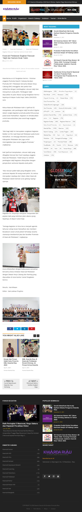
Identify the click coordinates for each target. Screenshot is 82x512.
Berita (9, 18)
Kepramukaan (67, 125)
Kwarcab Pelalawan (16, 49)
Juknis (45, 118)
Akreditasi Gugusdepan (66, 91)
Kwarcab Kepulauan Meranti (11, 465)
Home (5, 49)
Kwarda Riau (47, 128)
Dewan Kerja (64, 98)
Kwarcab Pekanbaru (9, 473)
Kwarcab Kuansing (8, 469)
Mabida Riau (47, 135)
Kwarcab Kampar (8, 461)
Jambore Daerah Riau (50, 115)
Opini (58, 135)
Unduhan (45, 18)
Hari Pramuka (48, 108)
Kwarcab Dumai (7, 449)
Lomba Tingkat (64, 132)
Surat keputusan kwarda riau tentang (10, 385)
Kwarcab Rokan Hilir (9, 485)
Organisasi (22, 18)
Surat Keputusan (63, 152)
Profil (14, 18)
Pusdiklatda (47, 145)
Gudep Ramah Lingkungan (51, 105)
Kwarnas (61, 128)
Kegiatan (55, 118)
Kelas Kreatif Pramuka (50, 125)
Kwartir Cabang (34, 18)
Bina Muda (47, 95)
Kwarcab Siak (7, 489)
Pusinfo (59, 145)
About (46, 509)
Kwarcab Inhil (7, 453)
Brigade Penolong (49, 98)
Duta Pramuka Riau (49, 101)
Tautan (52, 18)
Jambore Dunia (67, 115)
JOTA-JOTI (46, 111)
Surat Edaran (47, 152)
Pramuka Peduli (62, 142)
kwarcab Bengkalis (8, 492)
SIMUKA (46, 148)
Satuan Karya (67, 148)
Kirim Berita (62, 18)
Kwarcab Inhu (7, 457)
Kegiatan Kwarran (65, 121)
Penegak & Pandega (61, 138)
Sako (56, 148)
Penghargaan (48, 142)
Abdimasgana (48, 91)
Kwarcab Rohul (7, 481)
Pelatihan (46, 138)
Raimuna (70, 145)
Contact (53, 509)
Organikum (69, 135)
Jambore (57, 111)
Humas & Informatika (65, 108)
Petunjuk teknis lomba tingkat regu (32, 385)
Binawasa (60, 95)
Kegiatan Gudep (48, 121)
